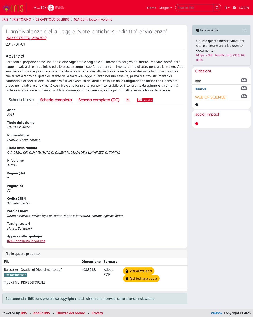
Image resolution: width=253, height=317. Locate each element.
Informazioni (208, 30)
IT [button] (226, 8)
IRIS (5, 19)
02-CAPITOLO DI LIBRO (53, 19)
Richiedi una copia (142, 278)
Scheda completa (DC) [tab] (98, 99)
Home (151, 8)
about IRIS (41, 313)
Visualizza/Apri (140, 271)
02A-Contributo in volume (93, 19)
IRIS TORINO (21, 19)
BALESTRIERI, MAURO (26, 37)
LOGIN (244, 8)
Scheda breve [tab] (21, 99)
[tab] (128, 100)
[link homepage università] (49, 7)
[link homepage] (14, 7)
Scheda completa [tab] (56, 99)
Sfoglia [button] (164, 8)
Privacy (97, 313)
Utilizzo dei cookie (71, 313)
